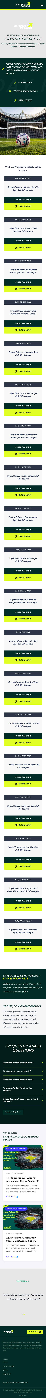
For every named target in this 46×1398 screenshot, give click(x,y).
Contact (7, 1374)
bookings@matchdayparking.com (16, 1382)
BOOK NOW (25, 206)
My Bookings (8, 1367)
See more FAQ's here (13, 1112)
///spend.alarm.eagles (25, 91)
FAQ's (5, 1363)
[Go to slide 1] (22, 1314)
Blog (5, 1370)
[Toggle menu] (41, 5)
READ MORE (10, 1197)
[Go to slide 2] (23, 1314)
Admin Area (23, 1395)
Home (5, 1359)
